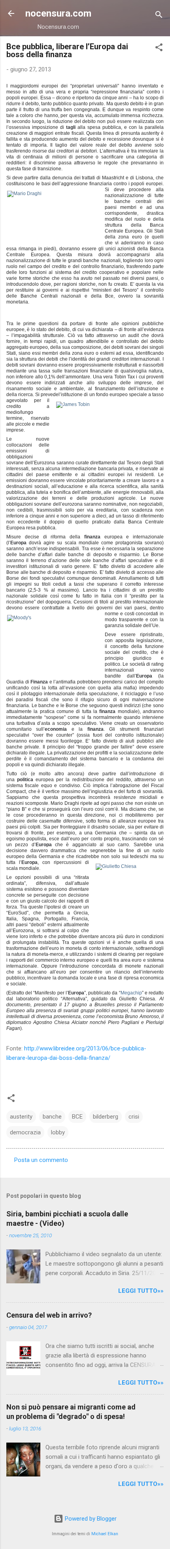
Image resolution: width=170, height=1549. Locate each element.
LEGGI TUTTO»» (141, 1290)
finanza (92, 537)
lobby (58, 1132)
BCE (77, 1116)
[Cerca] (159, 16)
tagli (71, 127)
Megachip (131, 993)
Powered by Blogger (90, 1518)
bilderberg (105, 1116)
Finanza (39, 682)
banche (52, 1116)
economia (56, 729)
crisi (133, 1116)
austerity (21, 1116)
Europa (18, 543)
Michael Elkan (104, 1533)
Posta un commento (41, 1160)
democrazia (25, 1132)
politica (25, 779)
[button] (159, 49)
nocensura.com (58, 13)
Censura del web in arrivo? (49, 1315)
